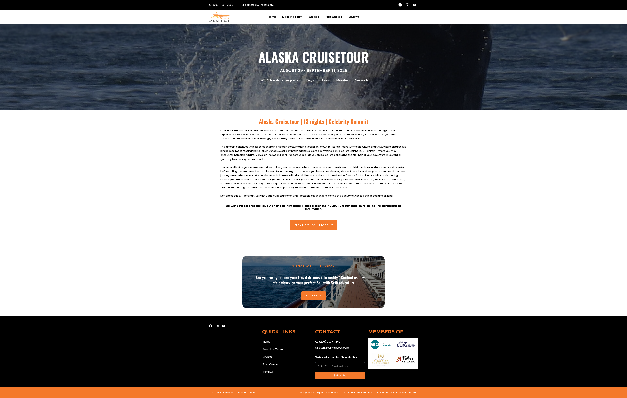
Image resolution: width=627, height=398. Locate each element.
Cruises (314, 17)
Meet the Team (292, 17)
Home (272, 17)
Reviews (353, 17)
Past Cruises (333, 17)
